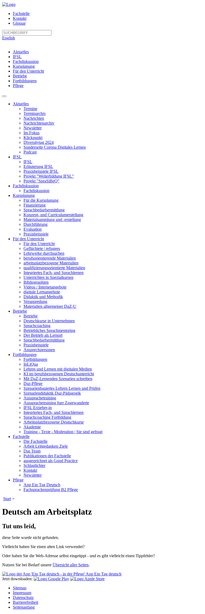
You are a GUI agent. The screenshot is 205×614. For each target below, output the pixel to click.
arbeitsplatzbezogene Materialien (50, 263)
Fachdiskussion (26, 61)
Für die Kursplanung (40, 200)
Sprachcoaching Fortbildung (47, 417)
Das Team (32, 451)
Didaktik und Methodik (43, 296)
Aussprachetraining (39, 398)
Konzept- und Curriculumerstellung (53, 214)
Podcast (30, 152)
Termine (30, 108)
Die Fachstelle (35, 441)
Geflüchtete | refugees (41, 248)
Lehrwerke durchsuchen (43, 253)
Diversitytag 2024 (38, 142)
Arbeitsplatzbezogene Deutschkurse (53, 422)
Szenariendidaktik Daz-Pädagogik (52, 393)
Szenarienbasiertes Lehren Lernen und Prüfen (61, 388)
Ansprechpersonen (39, 349)
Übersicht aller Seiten (71, 565)
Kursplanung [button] (24, 195)
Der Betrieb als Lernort (42, 335)
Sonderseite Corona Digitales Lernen (54, 147)
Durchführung (35, 224)
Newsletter (32, 128)
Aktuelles (21, 52)
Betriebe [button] (20, 311)
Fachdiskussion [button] (26, 186)
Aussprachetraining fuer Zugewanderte (56, 402)
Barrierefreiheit (25, 602)
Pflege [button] (18, 480)
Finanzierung (34, 205)
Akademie (32, 427)
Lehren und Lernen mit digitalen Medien (57, 369)
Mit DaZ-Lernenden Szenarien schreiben (57, 378)
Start (7, 498)
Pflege (18, 85)
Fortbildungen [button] (25, 354)
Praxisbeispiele (36, 234)
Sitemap (19, 588)
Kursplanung (24, 66)
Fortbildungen (25, 80)
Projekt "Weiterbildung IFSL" (48, 176)
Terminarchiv (34, 113)
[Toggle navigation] (4, 96)
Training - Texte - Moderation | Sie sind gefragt (62, 431)
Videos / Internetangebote (44, 287)
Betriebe (20, 76)
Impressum (22, 592)
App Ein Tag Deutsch (41, 484)
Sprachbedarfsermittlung (44, 210)
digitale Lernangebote (41, 292)
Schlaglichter (34, 465)
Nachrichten (33, 118)
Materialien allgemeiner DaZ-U (49, 306)
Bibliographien (36, 282)
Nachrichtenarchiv (38, 123)
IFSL (17, 56)
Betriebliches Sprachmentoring (49, 330)
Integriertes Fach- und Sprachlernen (53, 272)
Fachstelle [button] (21, 436)
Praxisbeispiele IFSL (40, 171)
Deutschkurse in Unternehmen (49, 321)
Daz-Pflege (32, 383)
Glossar (19, 23)
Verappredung (35, 301)
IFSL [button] (17, 157)
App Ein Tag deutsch (103, 574)
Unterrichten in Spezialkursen (48, 277)
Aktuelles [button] (21, 104)
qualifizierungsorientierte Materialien (54, 267)
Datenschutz (23, 597)
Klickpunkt (32, 137)
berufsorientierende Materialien (49, 258)
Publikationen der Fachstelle (47, 456)
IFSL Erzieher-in (37, 407)
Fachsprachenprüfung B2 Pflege (50, 489)
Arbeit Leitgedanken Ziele (45, 446)
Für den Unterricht (28, 71)
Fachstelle (21, 13)
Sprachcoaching (36, 325)
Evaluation (32, 229)
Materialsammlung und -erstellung (52, 219)
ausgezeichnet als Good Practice (50, 460)
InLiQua (30, 364)
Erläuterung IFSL (38, 166)
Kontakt (19, 18)
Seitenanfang (24, 607)
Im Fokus (31, 132)
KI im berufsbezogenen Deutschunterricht (58, 374)
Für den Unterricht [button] (28, 239)
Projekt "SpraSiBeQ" (41, 181)
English (8, 38)
